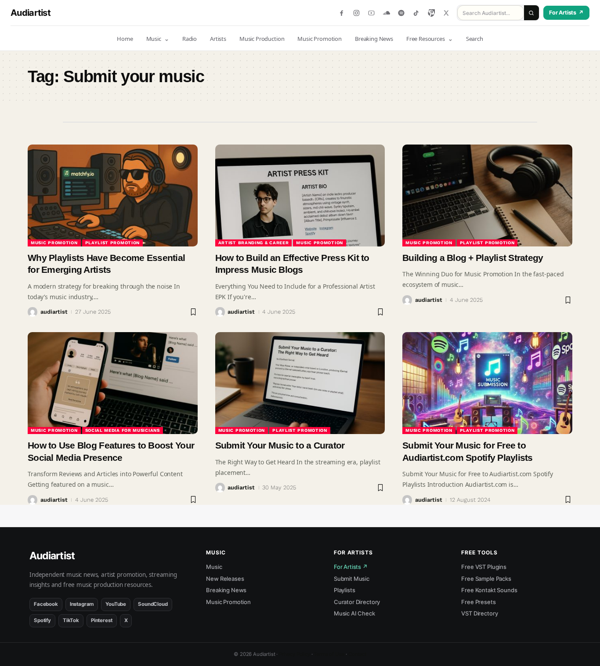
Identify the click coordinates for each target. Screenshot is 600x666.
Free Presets (478, 601)
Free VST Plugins (483, 566)
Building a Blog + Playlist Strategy (472, 258)
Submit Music (351, 578)
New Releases (225, 578)
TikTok (71, 620)
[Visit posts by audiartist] (32, 312)
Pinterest (101, 620)
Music (214, 566)
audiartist (54, 311)
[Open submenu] (167, 38)
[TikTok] (416, 13)
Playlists (344, 590)
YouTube (115, 604)
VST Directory (479, 613)
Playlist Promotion (112, 242)
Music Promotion (54, 242)
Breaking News (226, 590)
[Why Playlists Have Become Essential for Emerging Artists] (113, 195)
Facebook (46, 604)
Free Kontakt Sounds (489, 590)
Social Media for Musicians (122, 430)
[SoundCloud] (386, 13)
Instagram (82, 604)
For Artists (566, 12)
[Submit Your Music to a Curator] (300, 383)
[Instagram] (356, 13)
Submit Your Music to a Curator (280, 445)
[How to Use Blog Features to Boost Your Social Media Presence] (113, 383)
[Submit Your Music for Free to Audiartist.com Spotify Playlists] (487, 383)
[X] (446, 13)
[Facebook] (341, 13)
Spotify (42, 620)
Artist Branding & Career (253, 242)
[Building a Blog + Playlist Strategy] (487, 195)
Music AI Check (354, 613)
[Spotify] (401, 13)
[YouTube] (371, 13)
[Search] (531, 13)
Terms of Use (329, 654)
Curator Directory (357, 601)
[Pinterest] (431, 13)
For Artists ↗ (351, 566)
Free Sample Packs (486, 578)
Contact (357, 654)
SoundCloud (152, 604)
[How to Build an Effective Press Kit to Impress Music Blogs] (300, 195)
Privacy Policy (294, 654)
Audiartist (31, 12)
